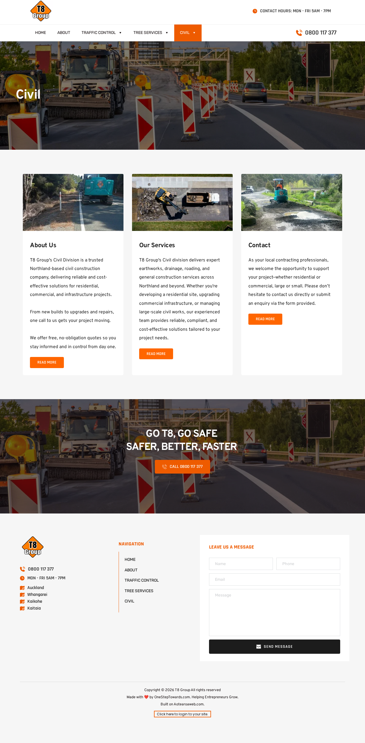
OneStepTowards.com (172, 697)
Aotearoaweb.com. (189, 704)
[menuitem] (40, 33)
